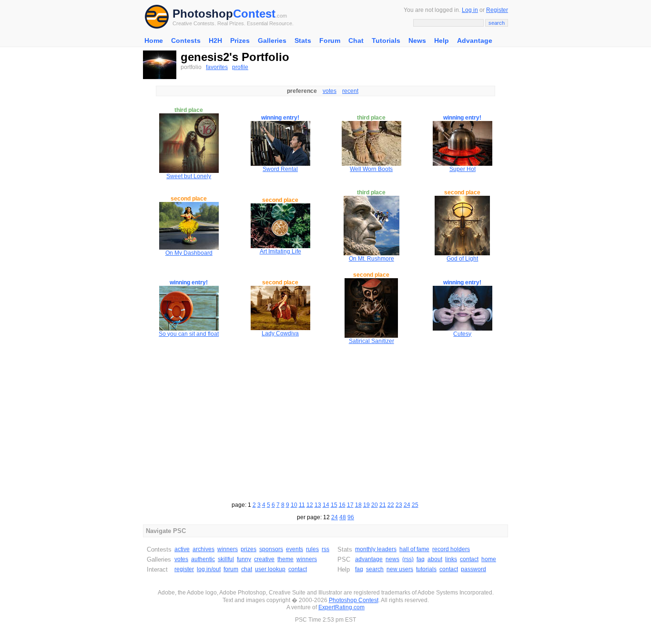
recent (350, 91)
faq (421, 559)
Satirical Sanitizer (371, 341)
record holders (451, 549)
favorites (217, 67)
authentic (203, 559)
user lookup (270, 569)
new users (400, 569)
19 (366, 505)
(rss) (408, 559)
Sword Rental (280, 169)
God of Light (462, 258)
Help (441, 40)
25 (415, 505)
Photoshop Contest (353, 600)
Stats (303, 40)
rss (325, 549)
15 (334, 505)
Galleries (272, 40)
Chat (356, 40)
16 (342, 505)
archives (203, 549)
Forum (329, 40)
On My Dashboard (189, 253)
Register (497, 10)
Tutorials (386, 40)
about (434, 559)
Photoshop (203, 13)
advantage (369, 559)
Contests (186, 40)
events (294, 549)
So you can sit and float (189, 334)
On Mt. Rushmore (371, 258)
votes (329, 91)
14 (326, 505)
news (392, 559)
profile (240, 67)
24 (407, 505)
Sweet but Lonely (188, 176)
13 (318, 505)
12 (309, 505)
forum (231, 569)
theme (285, 559)
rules (312, 549)
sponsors (271, 549)
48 (342, 517)
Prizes (240, 40)
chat (246, 569)
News (417, 40)
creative (264, 559)
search (375, 569)
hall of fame (414, 549)
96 (350, 517)
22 (390, 505)
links (451, 559)
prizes (248, 549)
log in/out (209, 569)
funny (244, 559)
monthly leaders (376, 549)
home (488, 559)
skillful (226, 559)
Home (153, 40)
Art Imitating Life (280, 251)
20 (374, 505)
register (184, 569)
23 (399, 505)
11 (302, 505)
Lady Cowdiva (280, 333)
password (473, 569)
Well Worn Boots (371, 169)
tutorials (426, 569)
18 (358, 505)
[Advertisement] (325, 421)
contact (297, 569)
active (182, 549)
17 (350, 505)
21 (382, 505)
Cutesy (462, 334)
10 (294, 505)
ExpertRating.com (341, 607)
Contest (254, 13)
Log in (470, 10)
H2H (215, 40)
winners (227, 549)
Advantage (474, 40)
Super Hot (462, 169)
